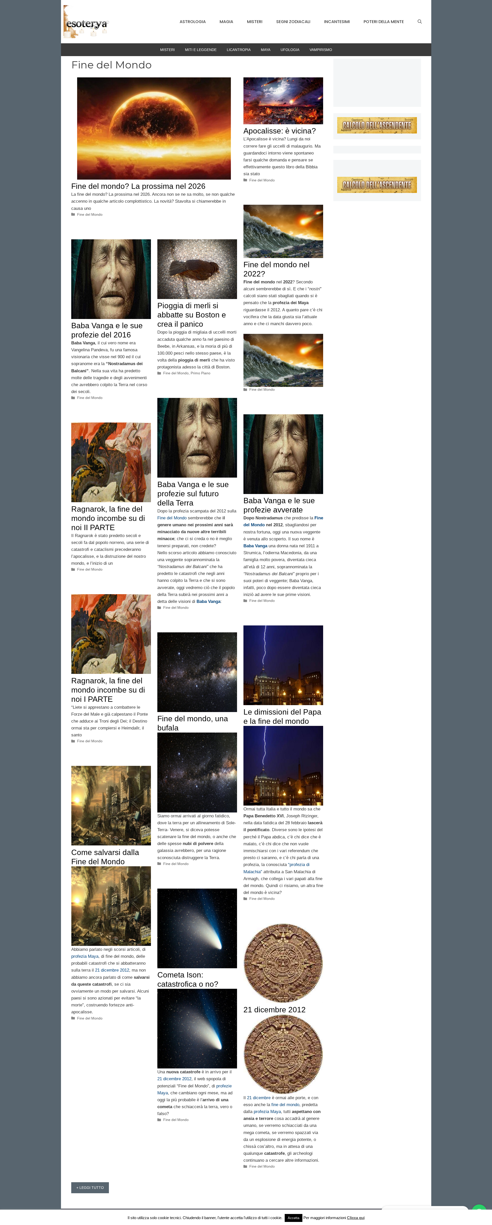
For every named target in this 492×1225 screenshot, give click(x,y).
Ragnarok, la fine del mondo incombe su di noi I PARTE (108, 689)
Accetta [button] (293, 1218)
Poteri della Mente (384, 22)
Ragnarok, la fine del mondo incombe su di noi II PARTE (108, 518)
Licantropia (239, 50)
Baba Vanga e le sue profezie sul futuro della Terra (193, 493)
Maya (265, 50)
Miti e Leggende (201, 50)
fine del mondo (285, 1104)
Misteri (254, 22)
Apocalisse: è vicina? (279, 131)
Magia (226, 22)
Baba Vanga (208, 601)
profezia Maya (84, 956)
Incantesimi (337, 22)
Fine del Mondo (89, 214)
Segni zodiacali (293, 22)
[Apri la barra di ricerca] (420, 21)
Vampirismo (321, 50)
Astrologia (193, 22)
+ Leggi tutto (90, 1188)
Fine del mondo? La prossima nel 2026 (138, 186)
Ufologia (290, 50)
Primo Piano (200, 373)
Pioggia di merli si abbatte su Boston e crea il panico (191, 314)
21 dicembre (259, 1097)
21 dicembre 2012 (111, 970)
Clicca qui (356, 1218)
